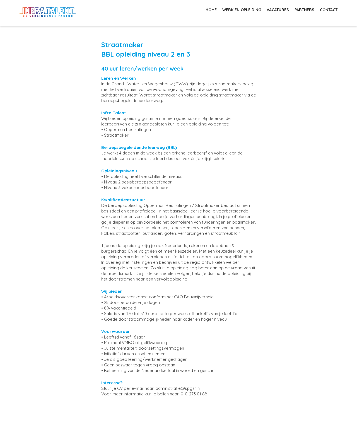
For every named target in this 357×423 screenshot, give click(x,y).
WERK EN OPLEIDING (241, 9)
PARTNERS (304, 9)
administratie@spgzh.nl (178, 388)
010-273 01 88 (194, 394)
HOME (211, 9)
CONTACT (328, 9)
